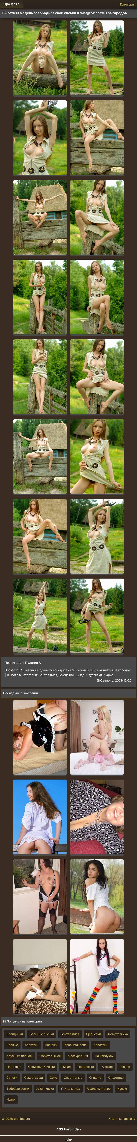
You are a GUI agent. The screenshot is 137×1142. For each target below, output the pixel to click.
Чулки (11, 1099)
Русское (107, 1067)
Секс (53, 1077)
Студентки (116, 1077)
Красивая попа (75, 1045)
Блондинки (15, 1034)
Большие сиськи (42, 1034)
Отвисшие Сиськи (41, 1067)
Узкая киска (45, 1088)
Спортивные (73, 1077)
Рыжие (125, 1067)
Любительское (50, 1056)
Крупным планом (19, 1056)
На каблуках (104, 1056)
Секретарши (33, 1077)
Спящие (95, 1077)
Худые (122, 1088)
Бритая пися (70, 1034)
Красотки (100, 1045)
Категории (128, 4)
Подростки (86, 1067)
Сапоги (12, 1077)
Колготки (31, 1045)
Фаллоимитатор (99, 1088)
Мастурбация (78, 1056)
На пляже (14, 1067)
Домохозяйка (118, 1034)
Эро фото (11, 4)
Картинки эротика (122, 1118)
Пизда (66, 1067)
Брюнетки (93, 1034)
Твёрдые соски (18, 1088)
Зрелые (12, 1045)
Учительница (70, 1088)
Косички (51, 1045)
